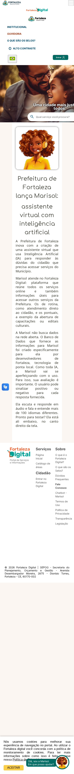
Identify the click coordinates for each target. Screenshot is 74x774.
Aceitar (13, 767)
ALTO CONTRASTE (24, 48)
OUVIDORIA (14, 33)
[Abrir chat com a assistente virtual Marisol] (62, 762)
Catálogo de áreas (43, 465)
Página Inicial (40, 456)
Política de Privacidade (62, 511)
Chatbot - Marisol (61, 494)
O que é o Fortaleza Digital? (61, 458)
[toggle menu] (71, 3)
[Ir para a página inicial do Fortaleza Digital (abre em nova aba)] (18, 456)
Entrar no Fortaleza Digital (41, 482)
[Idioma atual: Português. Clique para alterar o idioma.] (12, 59)
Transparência (63, 518)
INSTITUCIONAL (17, 26)
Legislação (61, 523)
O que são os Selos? (63, 469)
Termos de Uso (61, 503)
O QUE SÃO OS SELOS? (21, 40)
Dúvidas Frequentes (62, 477)
